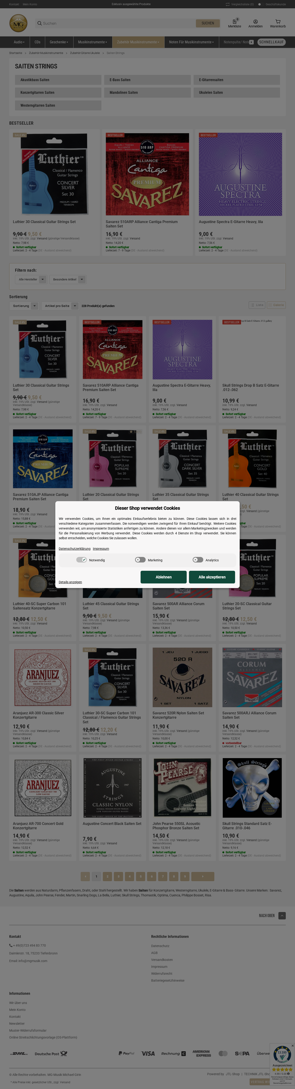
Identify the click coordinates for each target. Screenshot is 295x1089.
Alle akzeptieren (212, 577)
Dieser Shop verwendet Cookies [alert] (147, 508)
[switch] (81, 559)
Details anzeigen (70, 582)
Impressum (101, 548)
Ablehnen (164, 577)
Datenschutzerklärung (75, 548)
